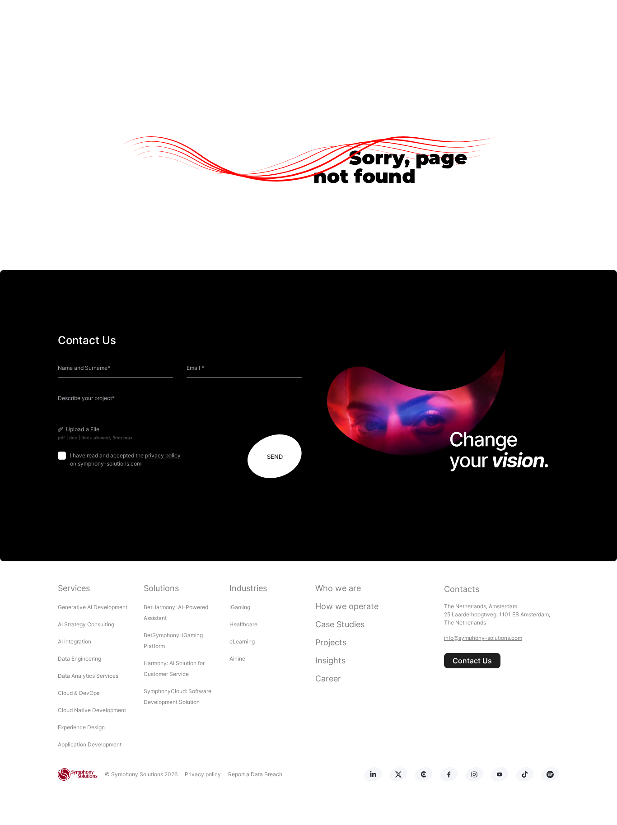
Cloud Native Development (92, 710)
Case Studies (340, 624)
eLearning (242, 641)
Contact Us (472, 660)
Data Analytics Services (88, 675)
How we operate (347, 606)
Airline (237, 658)
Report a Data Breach (255, 774)
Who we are (338, 588)
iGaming (239, 607)
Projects (330, 642)
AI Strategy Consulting (86, 624)
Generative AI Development (92, 607)
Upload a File (82, 429)
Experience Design (82, 727)
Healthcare (243, 624)
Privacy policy (203, 774)
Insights (330, 660)
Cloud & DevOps (78, 693)
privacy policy (163, 455)
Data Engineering (79, 658)
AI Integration (74, 641)
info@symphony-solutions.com (483, 637)
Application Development (90, 744)
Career (328, 678)
